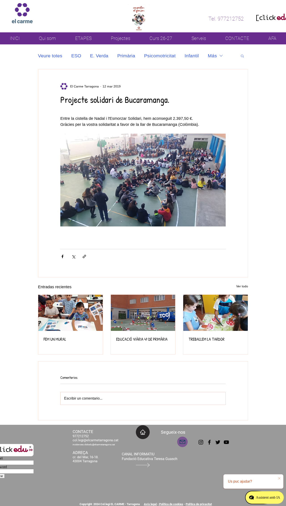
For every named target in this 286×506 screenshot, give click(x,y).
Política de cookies (170, 504)
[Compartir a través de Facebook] (62, 256)
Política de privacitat (199, 504)
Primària (126, 55)
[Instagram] (201, 442)
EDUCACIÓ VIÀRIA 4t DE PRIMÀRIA (142, 339)
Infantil (192, 55)
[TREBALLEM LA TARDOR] (215, 313)
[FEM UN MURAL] (70, 313)
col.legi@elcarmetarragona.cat (95, 440)
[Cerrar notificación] (279, 479)
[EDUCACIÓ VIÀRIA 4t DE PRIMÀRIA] (143, 313)
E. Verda (99, 55)
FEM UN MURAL (55, 339)
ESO (76, 55)
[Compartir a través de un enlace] (84, 256)
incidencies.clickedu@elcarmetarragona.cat (94, 444)
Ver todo (242, 286)
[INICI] (143, 432)
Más (212, 55)
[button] (242, 56)
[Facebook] (209, 442)
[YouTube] (226, 442)
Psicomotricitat (160, 55)
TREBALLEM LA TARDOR (207, 339)
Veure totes (50, 55)
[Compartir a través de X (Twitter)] (73, 256)
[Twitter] (218, 442)
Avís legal (150, 504)
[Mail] (182, 442)
